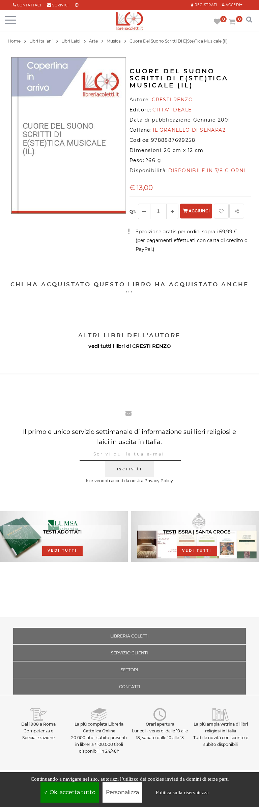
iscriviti (129, 468)
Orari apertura (160, 724)
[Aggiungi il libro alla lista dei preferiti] (221, 211)
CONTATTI (129, 686)
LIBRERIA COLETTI (129, 636)
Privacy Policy (158, 480)
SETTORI (129, 669)
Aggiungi (199, 210)
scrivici (60, 5)
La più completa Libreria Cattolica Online (99, 727)
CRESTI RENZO (151, 346)
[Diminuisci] (144, 211)
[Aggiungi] (172, 211)
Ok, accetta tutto (71, 792)
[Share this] (236, 211)
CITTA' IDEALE (172, 110)
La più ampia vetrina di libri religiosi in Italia (221, 727)
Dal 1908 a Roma (38, 724)
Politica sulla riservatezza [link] (182, 792)
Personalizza (122, 792)
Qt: (133, 211)
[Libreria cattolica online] (129, 21)
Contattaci (29, 5)
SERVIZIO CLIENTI (129, 652)
